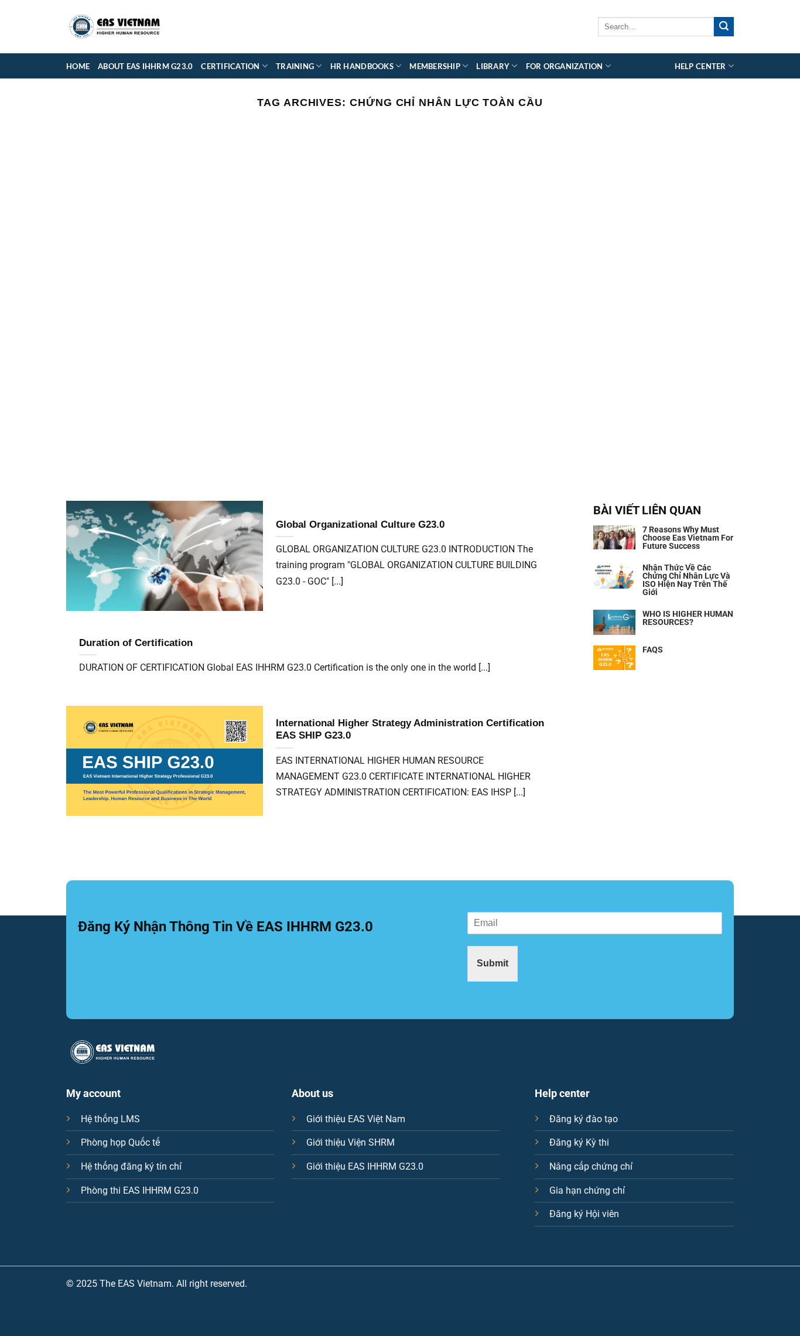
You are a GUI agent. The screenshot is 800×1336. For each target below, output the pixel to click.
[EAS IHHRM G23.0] (114, 26)
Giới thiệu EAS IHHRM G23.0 (364, 1166)
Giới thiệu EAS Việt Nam (355, 1119)
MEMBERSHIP (434, 66)
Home (78, 66)
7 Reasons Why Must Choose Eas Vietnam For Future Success (687, 538)
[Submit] (724, 27)
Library (493, 66)
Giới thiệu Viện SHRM (350, 1142)
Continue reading (400, 136)
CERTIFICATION (230, 66)
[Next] (769, 307)
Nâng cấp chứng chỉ (591, 1166)
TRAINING (295, 66)
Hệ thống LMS (110, 1119)
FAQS (652, 649)
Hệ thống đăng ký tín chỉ (131, 1166)
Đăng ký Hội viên (584, 1213)
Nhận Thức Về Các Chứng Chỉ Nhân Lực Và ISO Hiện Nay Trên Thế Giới (686, 580)
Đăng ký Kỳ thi (579, 1142)
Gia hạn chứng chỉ (587, 1190)
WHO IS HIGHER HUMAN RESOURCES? (687, 618)
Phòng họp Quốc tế (120, 1142)
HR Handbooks (362, 66)
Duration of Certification (136, 642)
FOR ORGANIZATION (564, 66)
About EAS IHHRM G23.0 (145, 66)
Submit (492, 963)
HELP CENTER (700, 66)
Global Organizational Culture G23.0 (360, 524)
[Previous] (31, 307)
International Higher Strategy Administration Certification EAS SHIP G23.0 (410, 729)
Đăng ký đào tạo (583, 1119)
